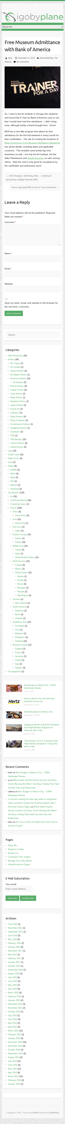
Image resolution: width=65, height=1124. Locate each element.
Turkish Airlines (17, 443)
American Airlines (18, 378)
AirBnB (13, 470)
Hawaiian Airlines (18, 401)
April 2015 (12, 1027)
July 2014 (12, 1061)
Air (11, 496)
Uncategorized (14, 671)
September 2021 (15, 932)
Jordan (18, 550)
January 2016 (14, 1000)
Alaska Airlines (17, 371)
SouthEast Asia (20, 622)
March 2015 (13, 1030)
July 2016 (12, 977)
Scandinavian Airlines (20, 424)
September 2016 (15, 970)
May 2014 (12, 1069)
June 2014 (12, 1065)
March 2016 (13, 992)
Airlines (11, 359)
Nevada (20, 591)
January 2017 (14, 962)
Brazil (17, 614)
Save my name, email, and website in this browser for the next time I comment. (31, 305)
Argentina (19, 610)
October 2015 (14, 1011)
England (18, 648)
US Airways (18, 382)
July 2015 (12, 1015)
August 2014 (13, 1057)
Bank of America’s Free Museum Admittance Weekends (32, 143)
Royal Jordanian (17, 420)
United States (21, 572)
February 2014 (14, 1080)
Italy (17, 664)
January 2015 (14, 1038)
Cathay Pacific (17, 390)
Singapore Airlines (18, 428)
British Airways (17, 386)
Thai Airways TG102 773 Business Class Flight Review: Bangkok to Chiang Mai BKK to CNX (41, 744)
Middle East (18, 546)
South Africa (20, 515)
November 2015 (15, 1008)
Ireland (18, 660)
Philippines (20, 637)
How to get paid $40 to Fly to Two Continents (35, 187)
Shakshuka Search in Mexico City (38, 712)
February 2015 (14, 1034)
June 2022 (12, 924)
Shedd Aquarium (35, 158)
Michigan (21, 588)
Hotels (11, 466)
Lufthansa (14, 413)
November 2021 (15, 928)
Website (9, 284)
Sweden (18, 668)
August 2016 (13, 973)
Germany (19, 656)
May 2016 (12, 985)
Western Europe (20, 645)
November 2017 (15, 951)
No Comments (23, 62)
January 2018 (14, 947)
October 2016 (14, 966)
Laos (17, 629)
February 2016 (14, 996)
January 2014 (14, 1084)
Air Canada (15, 367)
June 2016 (12, 981)
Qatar (17, 553)
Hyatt (12, 477)
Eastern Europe (20, 534)
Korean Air (15, 409)
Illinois (20, 584)
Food (10, 462)
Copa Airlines (16, 393)
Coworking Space (18, 504)
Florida (20, 580)
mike (10, 58)
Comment (10, 222)
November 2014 (15, 1046)
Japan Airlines (16, 405)
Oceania (16, 599)
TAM (12, 435)
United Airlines (16, 447)
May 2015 (12, 1023)
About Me (12, 845)
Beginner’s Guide (16, 849)
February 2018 (14, 943)
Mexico (18, 569)
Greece (18, 538)
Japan (18, 530)
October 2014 (14, 1050)
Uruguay (19, 618)
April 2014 (12, 1072)
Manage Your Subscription (20, 860)
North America (19, 561)
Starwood (14, 489)
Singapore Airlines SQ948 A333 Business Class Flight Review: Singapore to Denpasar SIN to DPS (41, 727)
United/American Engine (19, 864)
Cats (10, 451)
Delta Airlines (16, 397)
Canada (18, 565)
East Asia (17, 527)
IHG (12, 481)
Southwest (15, 432)
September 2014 (15, 1053)
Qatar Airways (16, 416)
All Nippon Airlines (18, 374)
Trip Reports (13, 492)
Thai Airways (16, 439)
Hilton (12, 473)
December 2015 (15, 1004)
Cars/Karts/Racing (18, 500)
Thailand (19, 641)
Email (8, 268)
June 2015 (12, 1019)
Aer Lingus (15, 363)
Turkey (18, 542)
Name (8, 253)
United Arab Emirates (24, 557)
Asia (15, 519)
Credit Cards (13, 454)
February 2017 (14, 958)
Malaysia (19, 633)
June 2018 (12, 935)
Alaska (20, 576)
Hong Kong (20, 523)
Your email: (11, 884)
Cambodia (19, 626)
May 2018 (12, 939)
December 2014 (15, 1042)
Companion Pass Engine (19, 857)
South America (19, 607)
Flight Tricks (13, 458)
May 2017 (12, 954)
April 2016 (12, 989)
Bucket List (13, 853)
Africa (15, 511)
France (18, 652)
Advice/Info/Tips (46, 58)
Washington (22, 595)
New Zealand (21, 603)
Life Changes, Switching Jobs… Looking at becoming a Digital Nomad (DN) (28, 177)
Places (13, 508)
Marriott (13, 485)
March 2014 (13, 1076)
